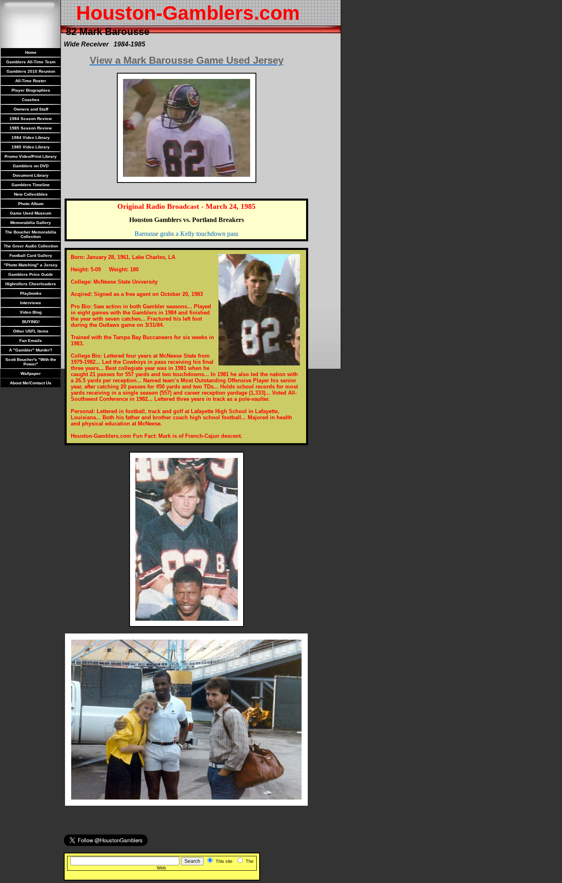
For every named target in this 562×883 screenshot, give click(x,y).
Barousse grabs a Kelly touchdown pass (186, 233)
